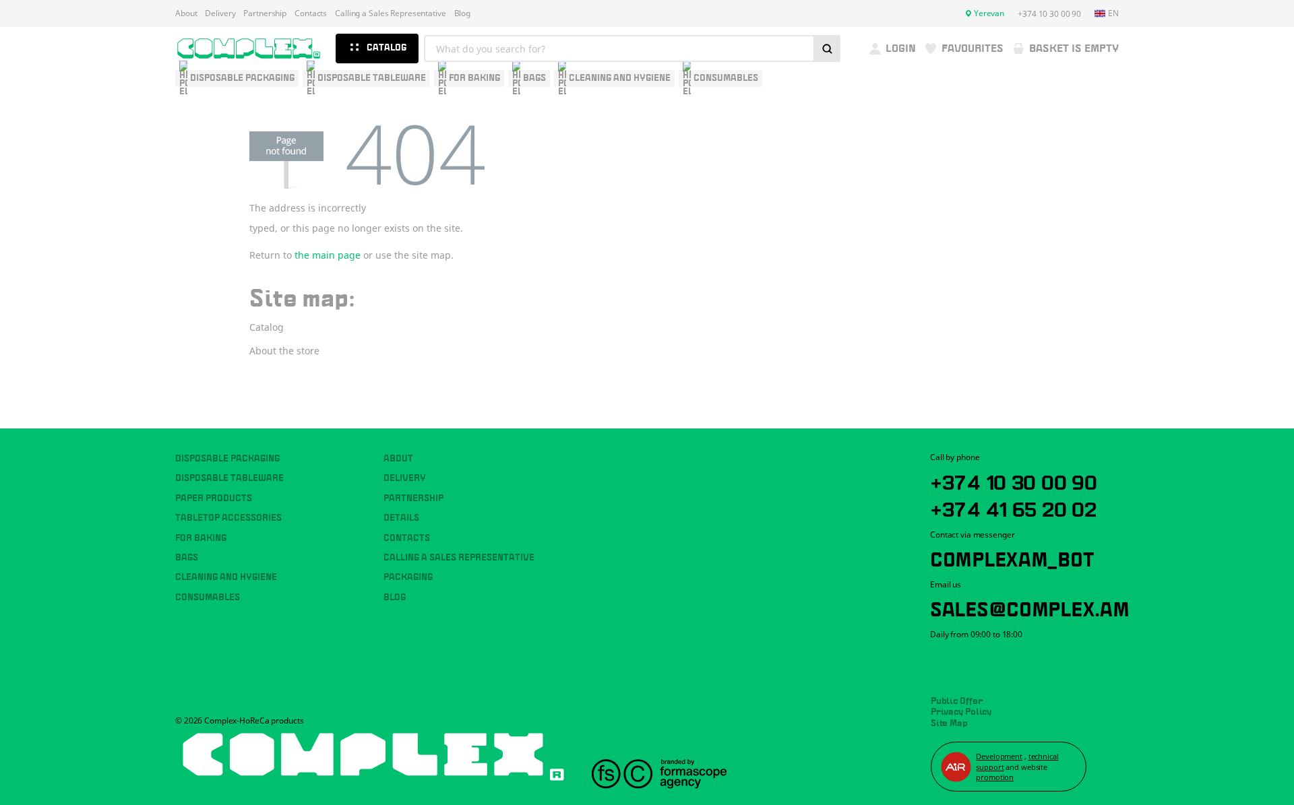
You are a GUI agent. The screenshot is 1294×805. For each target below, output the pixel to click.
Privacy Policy (961, 712)
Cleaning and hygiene (226, 577)
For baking (200, 538)
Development (999, 756)
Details (401, 518)
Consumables (207, 597)
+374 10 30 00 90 (1013, 480)
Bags (186, 558)
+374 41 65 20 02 (1013, 507)
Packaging (408, 577)
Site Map (949, 723)
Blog (462, 13)
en (1113, 13)
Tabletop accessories (228, 518)
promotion (995, 777)
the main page (328, 255)
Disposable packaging (227, 459)
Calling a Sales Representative (390, 13)
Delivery (220, 13)
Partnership (264, 13)
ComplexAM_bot (1011, 557)
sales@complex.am (1030, 607)
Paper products (213, 498)
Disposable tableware (229, 478)
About (186, 13)
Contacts (311, 13)
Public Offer (957, 701)
